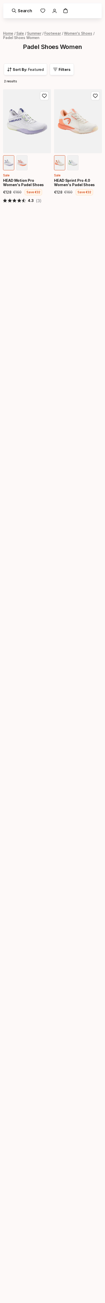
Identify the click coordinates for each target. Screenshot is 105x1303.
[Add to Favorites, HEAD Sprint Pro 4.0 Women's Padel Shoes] (95, 95)
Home (8, 33)
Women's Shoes (78, 33)
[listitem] (8, 162)
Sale (20, 33)
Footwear (52, 33)
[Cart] (65, 10)
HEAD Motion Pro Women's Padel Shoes (23, 182)
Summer (34, 33)
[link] (42, 10)
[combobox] (25, 69)
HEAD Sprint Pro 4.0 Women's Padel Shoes (74, 182)
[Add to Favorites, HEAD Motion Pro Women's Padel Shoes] (44, 95)
